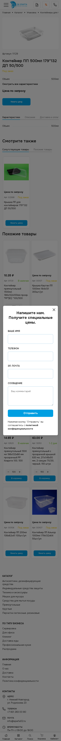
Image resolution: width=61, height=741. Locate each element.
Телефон (13, 348)
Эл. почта (14, 365)
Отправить (30, 413)
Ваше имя (14, 331)
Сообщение (15, 383)
